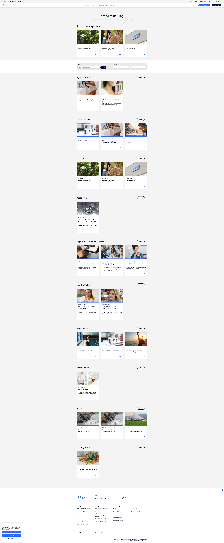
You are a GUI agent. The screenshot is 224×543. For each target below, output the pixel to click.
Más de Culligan (117, 506)
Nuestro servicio (103, 5)
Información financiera (118, 520)
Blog (209, 1)
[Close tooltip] (208, 8)
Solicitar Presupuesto (203, 5)
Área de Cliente (204, 1)
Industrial (19, 1)
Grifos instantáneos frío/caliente (83, 518)
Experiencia (112, 5)
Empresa (5, 1)
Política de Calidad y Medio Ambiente (132, 539)
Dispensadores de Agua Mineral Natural (83, 509)
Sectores (94, 5)
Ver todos (141, 77)
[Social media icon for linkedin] (101, 532)
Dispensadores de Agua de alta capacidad (101, 515)
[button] (219, 490)
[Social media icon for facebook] (95, 532)
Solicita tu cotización (135, 511)
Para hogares (80, 506)
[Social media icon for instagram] (98, 532)
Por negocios (98, 506)
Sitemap (115, 539)
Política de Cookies (143, 539)
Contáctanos (134, 506)
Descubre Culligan (193, 1)
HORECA (14, 1)
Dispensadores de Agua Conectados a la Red (85, 512)
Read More (96, 108)
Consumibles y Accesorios (82, 521)
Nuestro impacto (116, 511)
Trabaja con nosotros (216, 1)
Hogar (10, 1)
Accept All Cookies (12, 532)
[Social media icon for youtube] (104, 532)
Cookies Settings (11, 538)
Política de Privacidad (121, 539)
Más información (216, 5)
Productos (86, 5)
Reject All (12, 535)
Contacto (125, 497)
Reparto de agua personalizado (101, 521)
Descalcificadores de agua (82, 524)
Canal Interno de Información (142, 540)
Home (78, 10)
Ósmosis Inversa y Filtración (82, 515)
